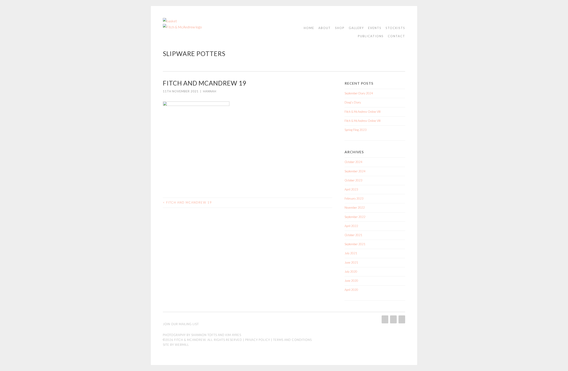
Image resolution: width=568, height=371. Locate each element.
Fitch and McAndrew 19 (187, 202)
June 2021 (351, 262)
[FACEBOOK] (393, 319)
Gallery (356, 28)
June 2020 (351, 280)
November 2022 (355, 207)
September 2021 (355, 244)
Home (309, 28)
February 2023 (354, 198)
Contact (396, 36)
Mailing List (189, 324)
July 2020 (351, 271)
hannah (209, 91)
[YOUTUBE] (401, 319)
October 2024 (353, 162)
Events (374, 28)
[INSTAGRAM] (384, 319)
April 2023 (351, 189)
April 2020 (351, 289)
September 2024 (355, 171)
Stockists (395, 28)
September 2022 (355, 217)
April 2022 (351, 226)
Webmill (182, 344)
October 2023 (353, 180)
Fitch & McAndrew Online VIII (363, 111)
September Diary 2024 (359, 93)
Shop (340, 28)
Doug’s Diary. (353, 102)
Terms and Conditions (292, 340)
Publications (371, 36)
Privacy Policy (257, 340)
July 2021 (351, 253)
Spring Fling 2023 (356, 130)
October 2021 (353, 235)
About (324, 28)
